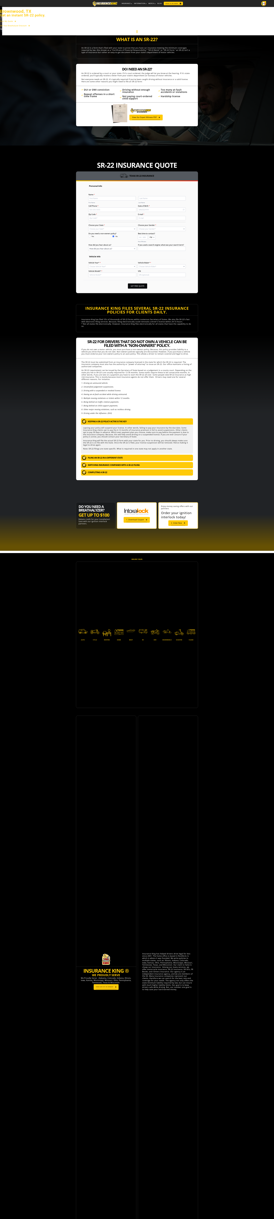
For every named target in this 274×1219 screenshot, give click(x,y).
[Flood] (191, 633)
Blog (159, 3)
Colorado (111, 978)
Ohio (116, 980)
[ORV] (155, 633)
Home (119, 640)
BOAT (131, 640)
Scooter (179, 640)
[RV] (143, 633)
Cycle (95, 640)
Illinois (128, 978)
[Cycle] (94, 633)
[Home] (119, 633)
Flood (191, 640)
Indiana (120, 978)
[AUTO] (82, 633)
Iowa (83, 980)
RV (143, 640)
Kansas (89, 980)
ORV (155, 640)
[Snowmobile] (167, 633)
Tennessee (97, 982)
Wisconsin (115, 982)
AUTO (83, 640)
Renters (107, 640)
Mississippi (99, 980)
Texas (105, 982)
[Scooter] (179, 633)
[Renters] (106, 633)
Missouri (108, 980)
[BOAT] (131, 633)
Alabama (102, 978)
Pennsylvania (125, 980)
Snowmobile (167, 640)
